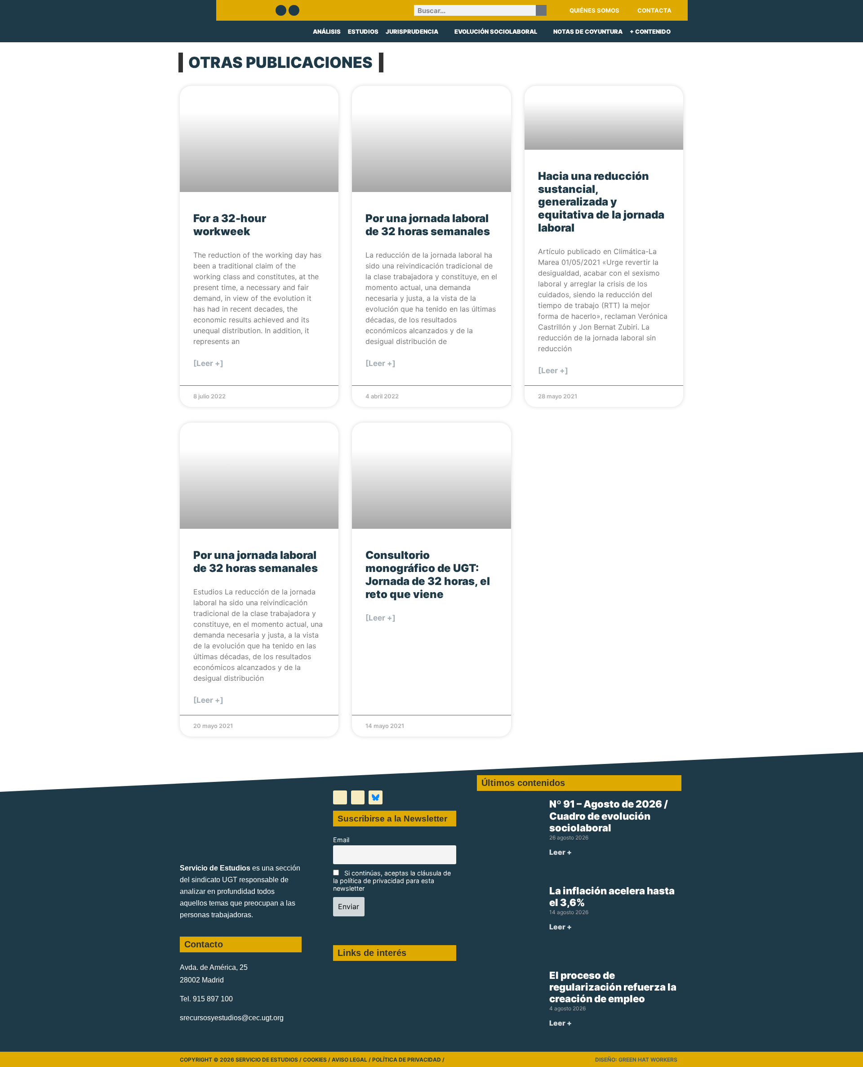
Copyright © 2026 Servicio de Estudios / (241, 1059)
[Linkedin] (294, 10)
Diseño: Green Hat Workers (636, 1059)
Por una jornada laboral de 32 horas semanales (427, 225)
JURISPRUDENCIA (412, 31)
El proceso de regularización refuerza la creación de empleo (612, 987)
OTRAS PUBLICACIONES (280, 62)
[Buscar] (541, 10)
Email (341, 840)
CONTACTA (654, 10)
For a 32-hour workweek (229, 225)
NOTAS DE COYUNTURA (588, 31)
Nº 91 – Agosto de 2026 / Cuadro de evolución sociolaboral (608, 816)
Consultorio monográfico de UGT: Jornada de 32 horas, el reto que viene (427, 574)
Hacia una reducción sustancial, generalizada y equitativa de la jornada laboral (601, 202)
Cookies (315, 1059)
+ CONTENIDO (650, 31)
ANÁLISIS (327, 31)
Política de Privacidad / (408, 1059)
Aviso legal (349, 1059)
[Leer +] (208, 363)
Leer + (560, 852)
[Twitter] (281, 10)
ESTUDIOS (363, 31)
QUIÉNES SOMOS (594, 10)
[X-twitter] (340, 797)
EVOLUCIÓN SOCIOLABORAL (495, 31)
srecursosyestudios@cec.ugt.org (232, 1018)
